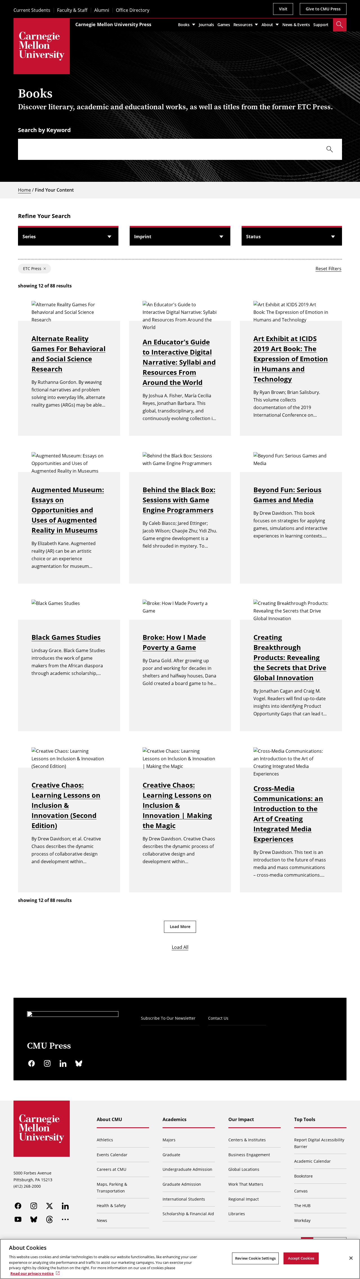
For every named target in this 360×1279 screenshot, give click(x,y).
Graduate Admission (182, 1184)
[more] (65, 1219)
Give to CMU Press (323, 9)
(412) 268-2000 (27, 1186)
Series (29, 236)
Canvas (301, 1191)
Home (24, 190)
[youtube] (18, 1219)
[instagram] (47, 1063)
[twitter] (49, 1206)
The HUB (302, 1205)
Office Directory (132, 10)
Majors (169, 1139)
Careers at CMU (111, 1169)
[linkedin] (63, 1063)
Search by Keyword (44, 130)
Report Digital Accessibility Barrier (319, 1143)
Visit (283, 9)
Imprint (142, 236)
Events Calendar (112, 1154)
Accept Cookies (301, 1258)
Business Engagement (249, 1154)
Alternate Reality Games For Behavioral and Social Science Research (68, 353)
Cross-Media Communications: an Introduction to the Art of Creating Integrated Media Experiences (288, 813)
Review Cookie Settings (255, 1258)
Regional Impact (243, 1199)
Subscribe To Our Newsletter (168, 1018)
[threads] (49, 1219)
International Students (184, 1199)
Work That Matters (245, 1184)
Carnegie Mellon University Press (113, 24)
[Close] (351, 1258)
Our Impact (241, 1119)
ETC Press (32, 268)
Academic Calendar (312, 1161)
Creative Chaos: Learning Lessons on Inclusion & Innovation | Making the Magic (177, 805)
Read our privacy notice (32, 1273)
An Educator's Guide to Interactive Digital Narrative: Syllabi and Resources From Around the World (179, 362)
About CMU (109, 1119)
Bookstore (303, 1176)
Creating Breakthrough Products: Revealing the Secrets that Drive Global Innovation (289, 657)
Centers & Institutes (247, 1139)
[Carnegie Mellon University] (42, 46)
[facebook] (31, 1063)
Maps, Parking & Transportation (112, 1188)
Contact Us (218, 1018)
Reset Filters (328, 269)
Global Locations (243, 1169)
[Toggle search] (339, 24)
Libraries (236, 1213)
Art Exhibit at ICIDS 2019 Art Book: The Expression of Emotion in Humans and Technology (290, 359)
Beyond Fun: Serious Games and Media (287, 494)
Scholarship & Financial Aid (188, 1213)
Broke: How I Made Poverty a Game (174, 642)
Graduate (171, 1154)
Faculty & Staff (72, 10)
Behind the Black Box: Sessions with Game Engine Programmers (179, 499)
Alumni (101, 10)
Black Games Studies (66, 637)
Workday (302, 1220)
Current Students (32, 10)
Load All (180, 947)
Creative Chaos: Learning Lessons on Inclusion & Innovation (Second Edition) (66, 805)
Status (253, 236)
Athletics (105, 1139)
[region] (180, 1259)
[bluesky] (78, 1063)
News (102, 1220)
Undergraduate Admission (187, 1169)
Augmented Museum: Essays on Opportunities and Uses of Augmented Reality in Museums (68, 510)
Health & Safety (111, 1205)
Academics (174, 1119)
